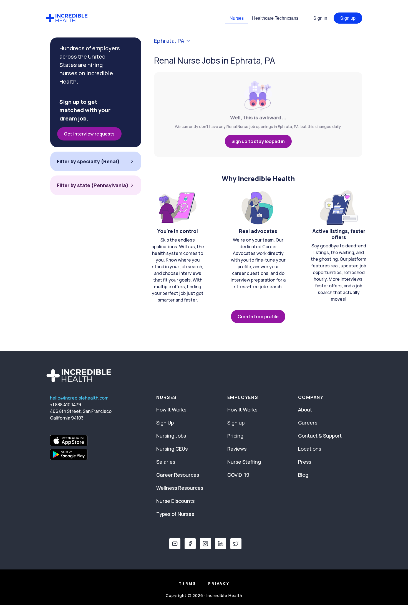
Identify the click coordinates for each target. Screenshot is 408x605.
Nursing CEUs (172, 448)
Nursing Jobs (171, 435)
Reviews (236, 448)
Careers (307, 422)
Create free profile (258, 316)
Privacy (219, 583)
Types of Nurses (175, 514)
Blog (303, 474)
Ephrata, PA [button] (169, 40)
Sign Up (165, 422)
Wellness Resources (179, 487)
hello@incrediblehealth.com (79, 398)
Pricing (235, 435)
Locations (309, 448)
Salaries (165, 461)
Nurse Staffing (244, 461)
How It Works (171, 409)
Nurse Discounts (175, 501)
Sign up (348, 18)
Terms (187, 583)
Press (304, 461)
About (305, 409)
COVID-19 (238, 474)
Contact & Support (320, 435)
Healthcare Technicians (275, 18)
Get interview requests (89, 134)
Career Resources (177, 474)
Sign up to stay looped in (258, 141)
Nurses (237, 18)
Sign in (320, 18)
